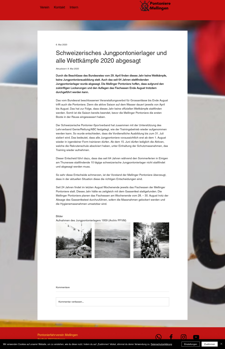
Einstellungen (190, 344)
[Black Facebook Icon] (171, 337)
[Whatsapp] (158, 337)
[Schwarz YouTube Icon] (196, 337)
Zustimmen (209, 344)
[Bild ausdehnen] (74, 240)
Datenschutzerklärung (161, 344)
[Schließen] (221, 344)
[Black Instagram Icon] (183, 337)
